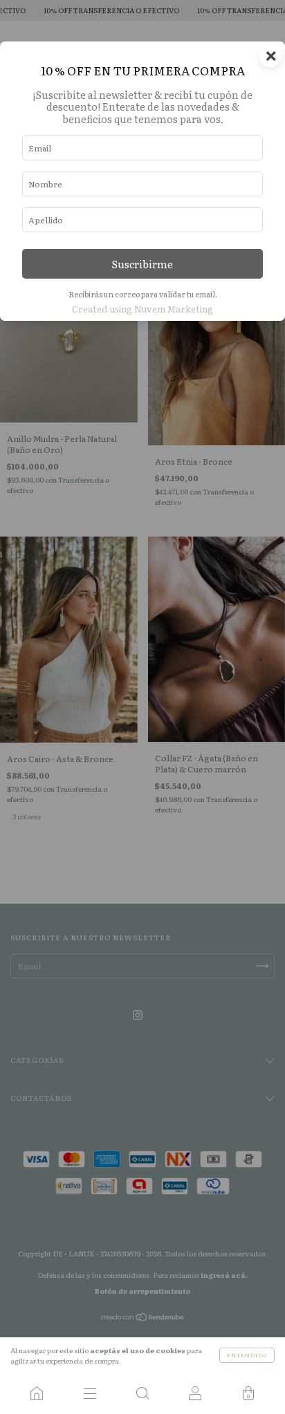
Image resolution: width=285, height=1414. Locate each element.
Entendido (247, 1355)
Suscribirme (142, 264)
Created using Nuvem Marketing (142, 308)
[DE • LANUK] (36, 1393)
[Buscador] (142, 1393)
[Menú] (89, 1393)
